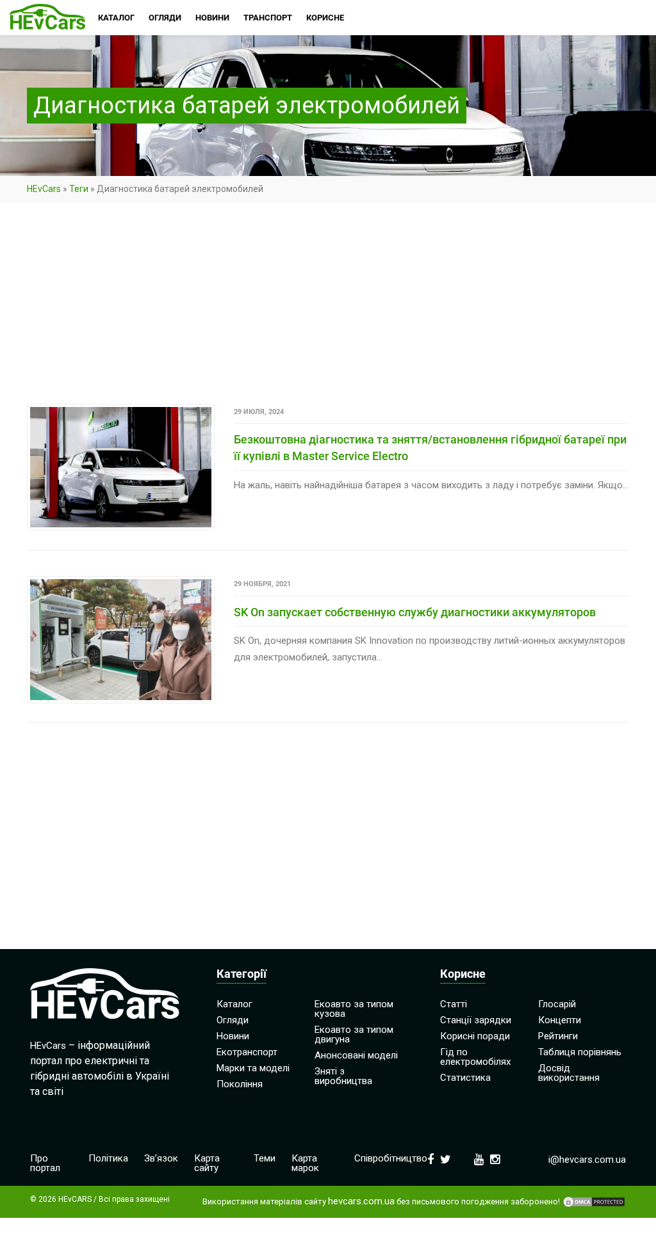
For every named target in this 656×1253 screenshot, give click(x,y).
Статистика (465, 1077)
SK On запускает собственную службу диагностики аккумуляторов (415, 612)
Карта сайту (207, 1163)
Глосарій (557, 1004)
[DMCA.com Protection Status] (594, 1201)
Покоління (240, 1084)
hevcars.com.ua (361, 1201)
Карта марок (305, 1163)
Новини (233, 1036)
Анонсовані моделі (356, 1055)
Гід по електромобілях (475, 1056)
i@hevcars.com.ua (587, 1159)
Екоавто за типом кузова (354, 1008)
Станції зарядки (475, 1020)
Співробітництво (390, 1158)
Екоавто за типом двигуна (354, 1034)
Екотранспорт (247, 1052)
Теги (78, 189)
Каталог (234, 1004)
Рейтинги (558, 1036)
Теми (264, 1158)
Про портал (45, 1163)
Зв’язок (161, 1158)
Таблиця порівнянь (579, 1052)
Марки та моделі (253, 1068)
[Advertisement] (328, 309)
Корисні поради (475, 1036)
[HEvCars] (47, 18)
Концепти (559, 1020)
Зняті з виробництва (343, 1076)
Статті (453, 1004)
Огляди (233, 1020)
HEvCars (44, 189)
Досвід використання (569, 1072)
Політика (108, 1158)
